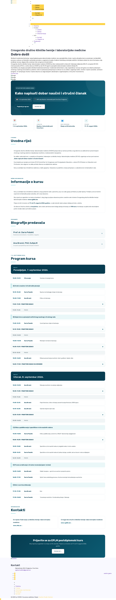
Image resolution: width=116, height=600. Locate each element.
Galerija (37, 7)
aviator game (107, 573)
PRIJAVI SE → (39, 106)
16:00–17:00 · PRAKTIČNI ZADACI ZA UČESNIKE (27, 364)
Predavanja (35, 17)
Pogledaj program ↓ (23, 106)
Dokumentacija (39, 9)
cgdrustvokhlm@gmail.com (23, 570)
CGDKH (37, 5)
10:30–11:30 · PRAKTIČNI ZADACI (23, 391)
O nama (18, 588)
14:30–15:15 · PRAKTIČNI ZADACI (23, 346)
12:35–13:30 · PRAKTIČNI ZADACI (23, 414)
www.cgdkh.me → (66, 523)
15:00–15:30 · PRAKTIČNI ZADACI (23, 439)
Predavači (18, 592)
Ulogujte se (38, 15)
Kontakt (37, 13)
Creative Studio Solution (46, 597)
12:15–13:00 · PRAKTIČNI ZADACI (23, 329)
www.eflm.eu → (18, 525)
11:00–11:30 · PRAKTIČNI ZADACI (23, 304)
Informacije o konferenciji (23, 590)
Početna (34, 1)
